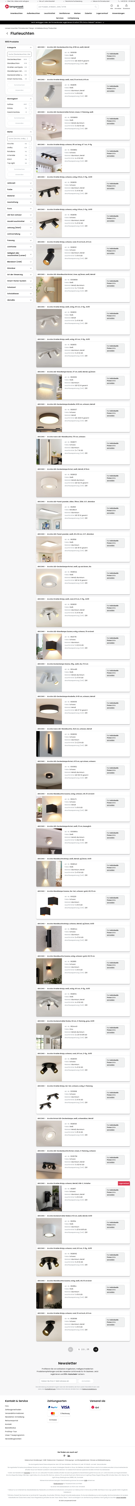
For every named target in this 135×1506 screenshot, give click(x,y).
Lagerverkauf (102, 13)
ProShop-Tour (11, 1431)
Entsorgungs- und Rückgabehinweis (77, 1460)
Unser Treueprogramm (14, 1435)
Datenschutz (51, 1460)
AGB (44, 1460)
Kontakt (8, 1424)
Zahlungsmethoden (13, 1409)
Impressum (60, 1460)
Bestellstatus (10, 1428)
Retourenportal (11, 1420)
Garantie (27, 1473)
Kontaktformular (50, 1389)
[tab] (19, 47)
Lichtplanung (73, 18)
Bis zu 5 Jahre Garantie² (47, 1)
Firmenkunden (23, 28)
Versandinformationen (14, 1413)
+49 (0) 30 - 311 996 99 (127, 1)
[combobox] (67, 6)
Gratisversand (58, 1483)
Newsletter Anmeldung (14, 1417)
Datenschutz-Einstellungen (33, 1460)
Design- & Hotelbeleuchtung (38, 28)
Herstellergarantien (13, 1439)
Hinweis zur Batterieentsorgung (100, 1460)
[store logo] (14, 7)
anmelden (111, 58)
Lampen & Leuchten (11, 28)
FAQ (7, 1406)
